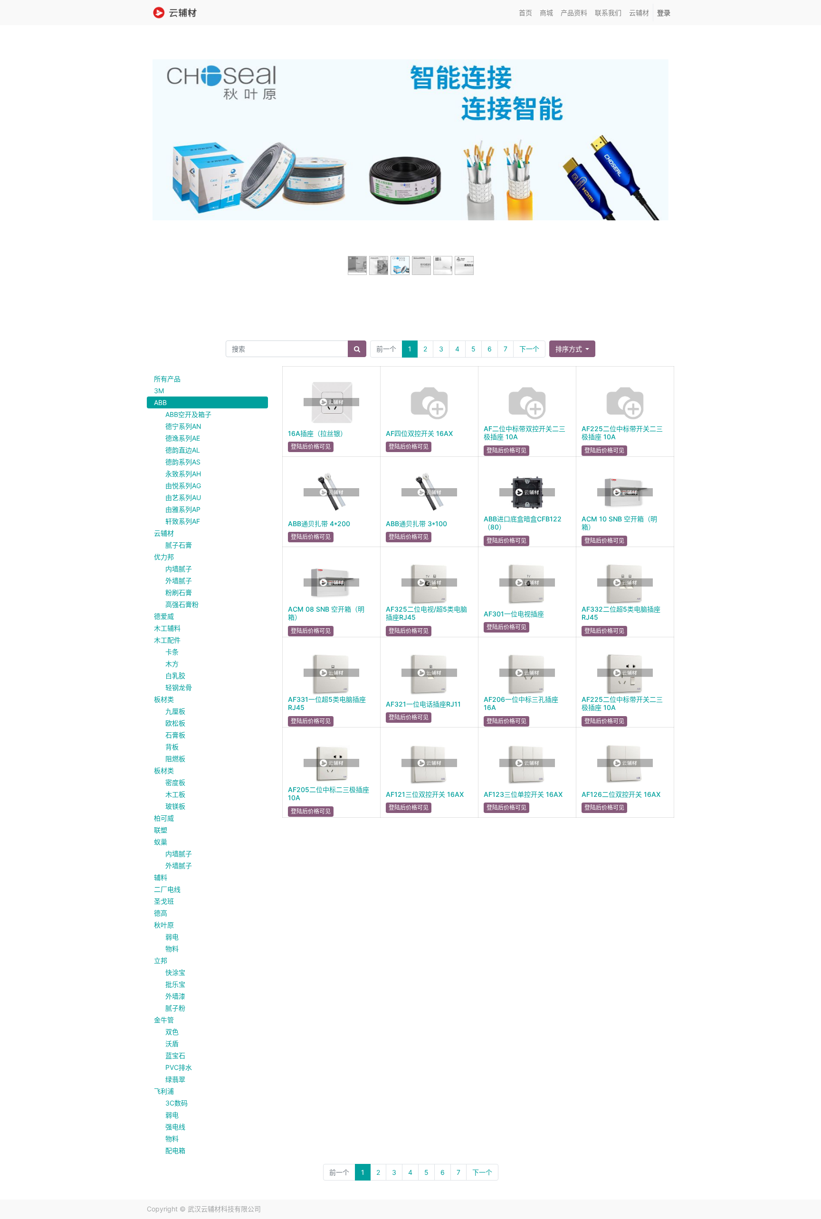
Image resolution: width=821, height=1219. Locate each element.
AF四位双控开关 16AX (419, 433)
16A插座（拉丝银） (317, 433)
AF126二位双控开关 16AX (621, 794)
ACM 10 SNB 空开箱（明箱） (619, 523)
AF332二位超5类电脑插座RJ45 (621, 613)
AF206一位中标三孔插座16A (521, 703)
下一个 (529, 349)
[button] (572, 348)
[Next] (629, 171)
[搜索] (357, 348)
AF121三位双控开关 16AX (425, 794)
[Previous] (191, 171)
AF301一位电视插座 (514, 614)
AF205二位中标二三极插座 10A (328, 793)
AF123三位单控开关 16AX (523, 794)
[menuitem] (525, 12)
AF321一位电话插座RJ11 (423, 704)
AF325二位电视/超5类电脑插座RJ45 (426, 613)
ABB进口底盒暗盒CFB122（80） (523, 523)
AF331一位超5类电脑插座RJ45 (327, 703)
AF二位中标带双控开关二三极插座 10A (524, 433)
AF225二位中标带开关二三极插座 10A (622, 433)
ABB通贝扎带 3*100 (416, 524)
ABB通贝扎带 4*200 (319, 524)
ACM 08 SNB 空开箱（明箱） (326, 613)
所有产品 (167, 379)
